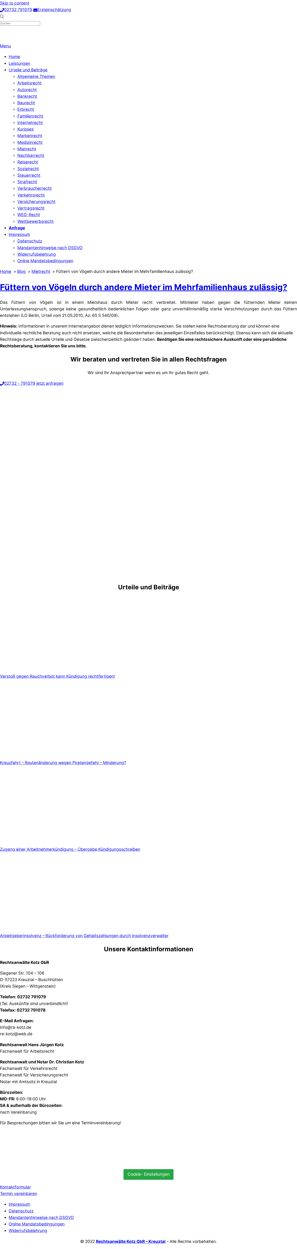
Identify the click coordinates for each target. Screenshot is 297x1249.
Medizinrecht (30, 142)
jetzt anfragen (49, 383)
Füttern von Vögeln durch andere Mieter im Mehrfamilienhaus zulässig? (143, 287)
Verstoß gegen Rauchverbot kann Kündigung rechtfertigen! (57, 676)
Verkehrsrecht (31, 195)
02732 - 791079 (19, 383)
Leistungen (19, 63)
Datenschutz (29, 241)
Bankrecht (27, 96)
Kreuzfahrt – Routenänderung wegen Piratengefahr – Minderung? (63, 762)
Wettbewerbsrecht (35, 221)
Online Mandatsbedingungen (45, 260)
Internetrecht (30, 122)
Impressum (19, 234)
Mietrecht (26, 148)
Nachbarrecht (30, 155)
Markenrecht (29, 135)
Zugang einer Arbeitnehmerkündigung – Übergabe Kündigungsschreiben (70, 849)
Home (14, 56)
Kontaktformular (15, 1187)
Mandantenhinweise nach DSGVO (49, 247)
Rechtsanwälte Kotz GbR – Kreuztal (130, 1241)
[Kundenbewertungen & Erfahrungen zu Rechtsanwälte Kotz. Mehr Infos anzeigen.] (32, 1161)
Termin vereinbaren (18, 1193)
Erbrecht (25, 109)
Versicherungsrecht (36, 201)
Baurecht (26, 102)
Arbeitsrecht (29, 83)
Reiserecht (27, 162)
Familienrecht (30, 116)
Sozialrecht (28, 168)
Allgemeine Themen (36, 76)
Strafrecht (27, 181)
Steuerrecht (28, 175)
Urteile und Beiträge (28, 69)
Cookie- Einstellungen (149, 1174)
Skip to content (14, 3)
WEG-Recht (28, 214)
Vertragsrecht (31, 208)
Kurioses (25, 129)
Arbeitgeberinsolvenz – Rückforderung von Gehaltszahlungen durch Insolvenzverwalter (84, 935)
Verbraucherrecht (34, 188)
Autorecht (27, 89)
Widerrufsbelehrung (36, 254)
